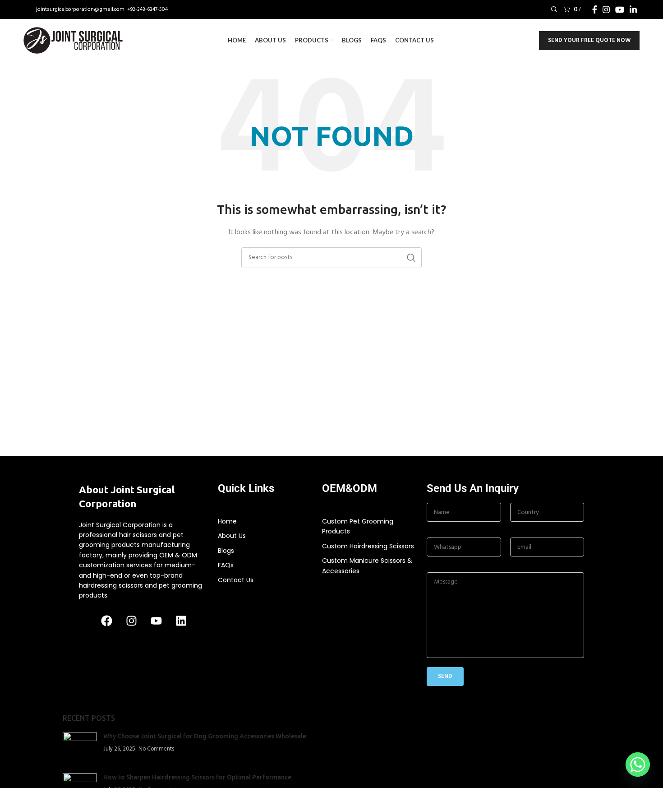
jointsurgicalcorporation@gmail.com (81, 9)
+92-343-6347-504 (147, 9)
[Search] (553, 9)
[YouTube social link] (619, 9)
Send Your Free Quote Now (589, 40)
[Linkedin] (181, 621)
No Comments (156, 749)
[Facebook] (106, 621)
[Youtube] (156, 621)
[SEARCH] (411, 257)
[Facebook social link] (594, 9)
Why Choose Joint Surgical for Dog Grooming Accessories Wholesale (204, 736)
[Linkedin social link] (633, 9)
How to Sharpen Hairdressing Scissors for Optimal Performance (197, 777)
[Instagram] (131, 621)
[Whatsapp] (638, 764)
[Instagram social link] (606, 9)
